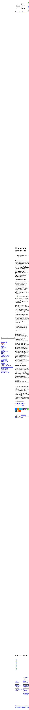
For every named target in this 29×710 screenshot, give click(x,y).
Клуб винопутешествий (7, 367)
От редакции (4, 359)
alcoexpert (23, 415)
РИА (23, 405)
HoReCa (3, 353)
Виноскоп (25, 682)
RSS (28, 707)
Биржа (24, 681)
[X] (24, 409)
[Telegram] (22, 409)
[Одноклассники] (18, 409)
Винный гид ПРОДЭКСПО (4, 361)
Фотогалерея (4, 371)
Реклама (17, 705)
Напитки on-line (5, 372)
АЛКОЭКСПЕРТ (19, 403)
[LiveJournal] (16, 411)
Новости (17, 417)
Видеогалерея (4, 369)
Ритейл (2, 348)
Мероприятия (4, 364)
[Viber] (26, 409)
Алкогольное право (6, 365)
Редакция (22, 705)
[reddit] (20, 411)
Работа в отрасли (5, 355)
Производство (4, 351)
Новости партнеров (25, 691)
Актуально (3, 357)
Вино (2, 343)
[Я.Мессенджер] (20, 409)
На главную (4, 342)
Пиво (2, 352)
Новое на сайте (5, 356)
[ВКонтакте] (16, 409)
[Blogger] (18, 411)
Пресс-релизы (4, 368)
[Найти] (1, 339)
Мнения (3, 363)
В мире (2, 350)
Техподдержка (22, 707)
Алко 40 (3, 344)
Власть (2, 346)
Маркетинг (3, 347)
